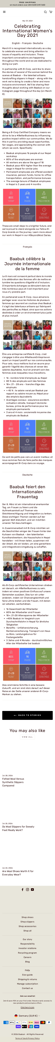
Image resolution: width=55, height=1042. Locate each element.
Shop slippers (27, 922)
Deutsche (38, 43)
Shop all (27, 931)
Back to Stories (29, 715)
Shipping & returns (27, 979)
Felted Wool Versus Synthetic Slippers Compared (13, 782)
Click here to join (27, 1007)
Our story (27, 939)
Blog (27, 962)
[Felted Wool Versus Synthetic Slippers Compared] (27, 757)
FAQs (27, 970)
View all (27, 737)
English (16, 43)
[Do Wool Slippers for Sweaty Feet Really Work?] (27, 805)
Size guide (27, 975)
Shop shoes (27, 917)
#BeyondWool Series (39, 235)
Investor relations (27, 948)
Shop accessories (27, 926)
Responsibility (27, 944)
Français (26, 43)
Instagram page (10, 91)
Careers (28, 957)
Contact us (27, 988)
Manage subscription (27, 984)
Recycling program (27, 953)
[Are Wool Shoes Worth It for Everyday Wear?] (27, 850)
